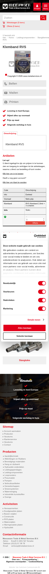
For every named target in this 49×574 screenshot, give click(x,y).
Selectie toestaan (24, 336)
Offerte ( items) (13, 26)
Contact (7, 445)
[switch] (42, 292)
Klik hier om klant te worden (15, 182)
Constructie (9, 516)
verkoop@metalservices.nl (22, 546)
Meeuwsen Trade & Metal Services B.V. (29, 557)
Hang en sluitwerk (12, 464)
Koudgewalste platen (13, 511)
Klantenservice (10, 439)
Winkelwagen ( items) (15, 23)
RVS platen (9, 519)
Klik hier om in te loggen (13, 174)
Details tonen (34, 320)
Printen (14, 101)
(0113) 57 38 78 (18, 543)
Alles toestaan (24, 328)
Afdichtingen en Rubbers (15, 459)
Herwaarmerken (11, 508)
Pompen (8, 481)
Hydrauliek (8, 527)
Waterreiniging (10, 491)
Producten (8, 434)
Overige (7, 497)
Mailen (13, 92)
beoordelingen (35, 573)
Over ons (16, 559)
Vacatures (8, 436)
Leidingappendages (13, 470)
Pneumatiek (9, 478)
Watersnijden (9, 522)
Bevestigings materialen (14, 461)
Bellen (13, 83)
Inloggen (37, 8)
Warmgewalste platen (13, 525)
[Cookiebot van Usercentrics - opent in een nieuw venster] (34, 236)
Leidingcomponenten (26, 37)
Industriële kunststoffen (14, 494)
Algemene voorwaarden (16, 562)
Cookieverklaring (36, 562)
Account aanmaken (12, 431)
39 (27, 573)
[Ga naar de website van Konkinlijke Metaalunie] (24, 380)
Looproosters (10, 475)
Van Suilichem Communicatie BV (28, 567)
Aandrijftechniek (11, 456)
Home (11, 37)
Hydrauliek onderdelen (14, 467)
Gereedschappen (11, 486)
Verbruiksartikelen (12, 483)
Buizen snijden (10, 514)
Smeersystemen (11, 489)
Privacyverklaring (29, 559)
